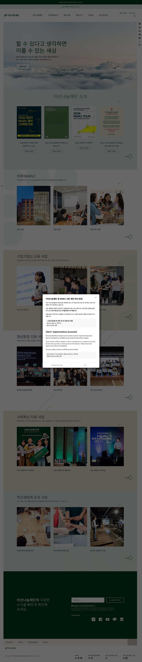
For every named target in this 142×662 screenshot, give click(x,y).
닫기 (85, 365)
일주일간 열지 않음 (56, 365)
